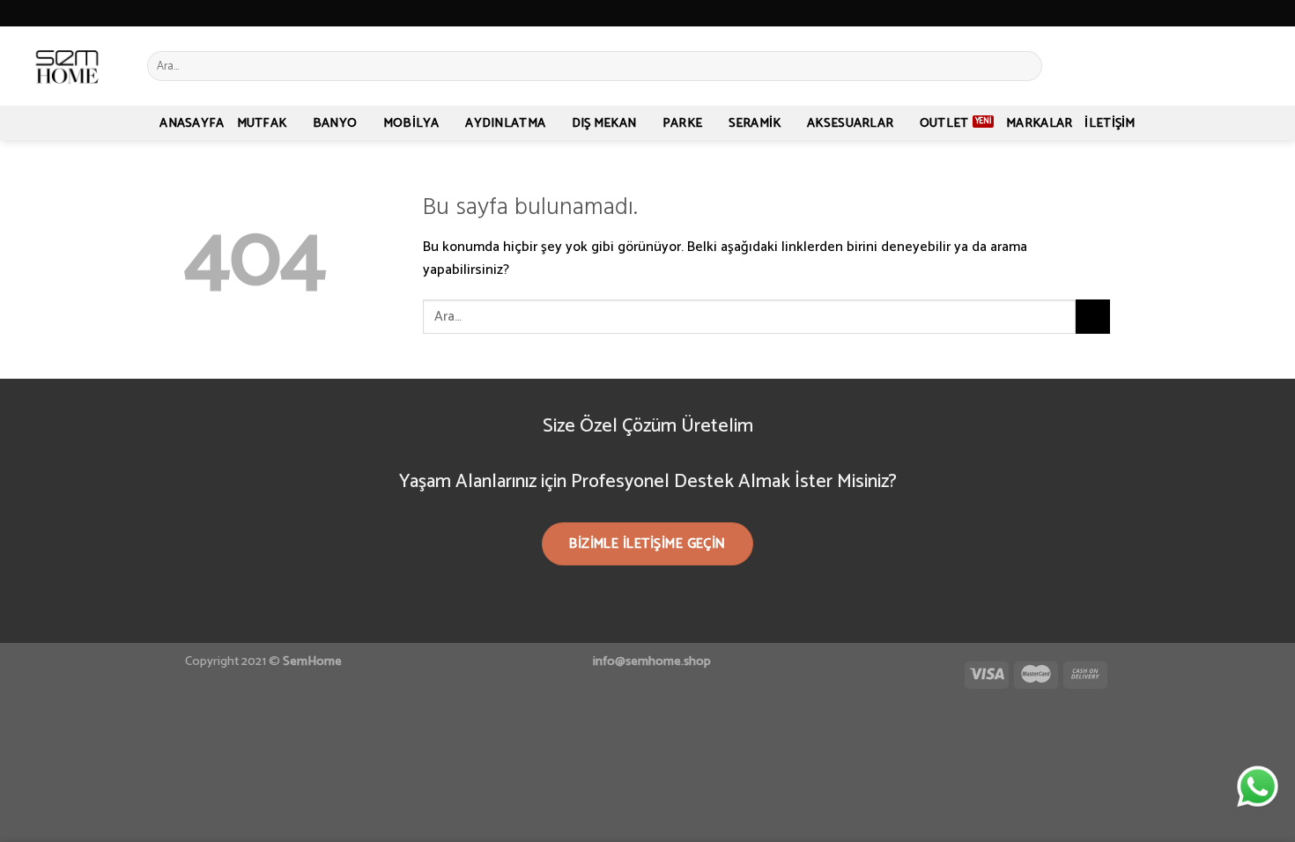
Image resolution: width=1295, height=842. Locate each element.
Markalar (1039, 123)
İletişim (1109, 123)
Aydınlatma (505, 123)
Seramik (755, 123)
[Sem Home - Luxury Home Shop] (67, 66)
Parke (682, 123)
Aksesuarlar (850, 123)
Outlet (944, 123)
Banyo (335, 123)
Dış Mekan (604, 123)
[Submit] (1025, 66)
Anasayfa (191, 123)
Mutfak (262, 123)
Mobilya (411, 123)
